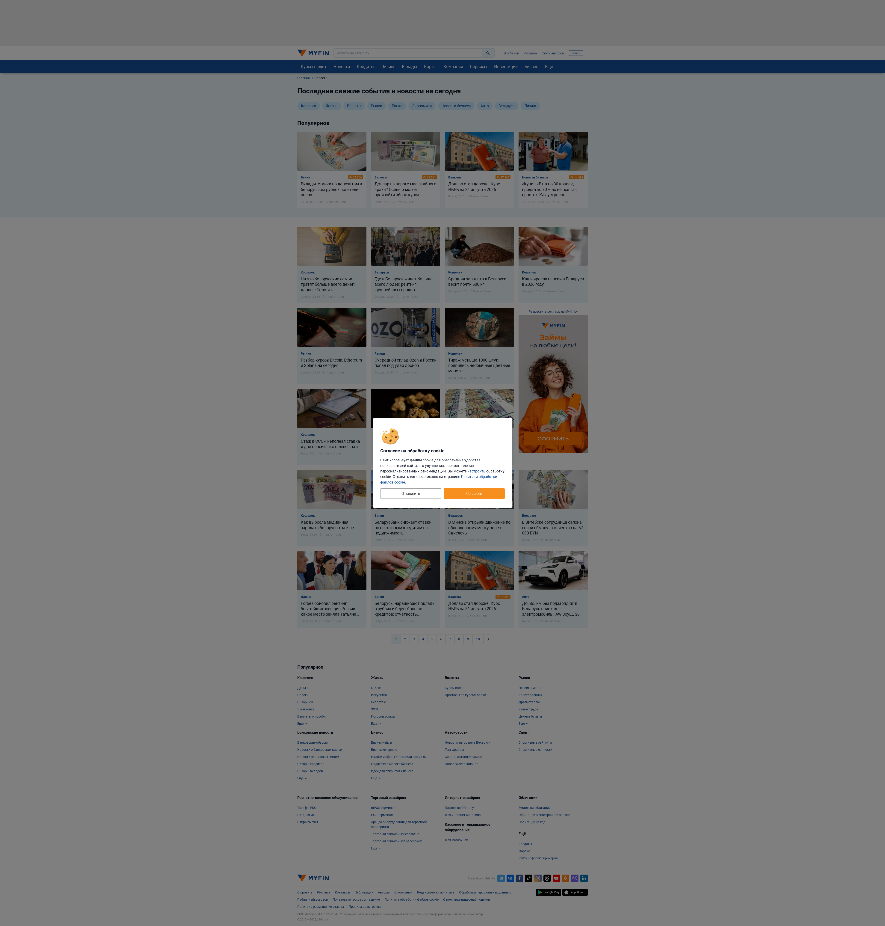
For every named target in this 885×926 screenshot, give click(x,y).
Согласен (474, 493)
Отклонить (410, 493)
